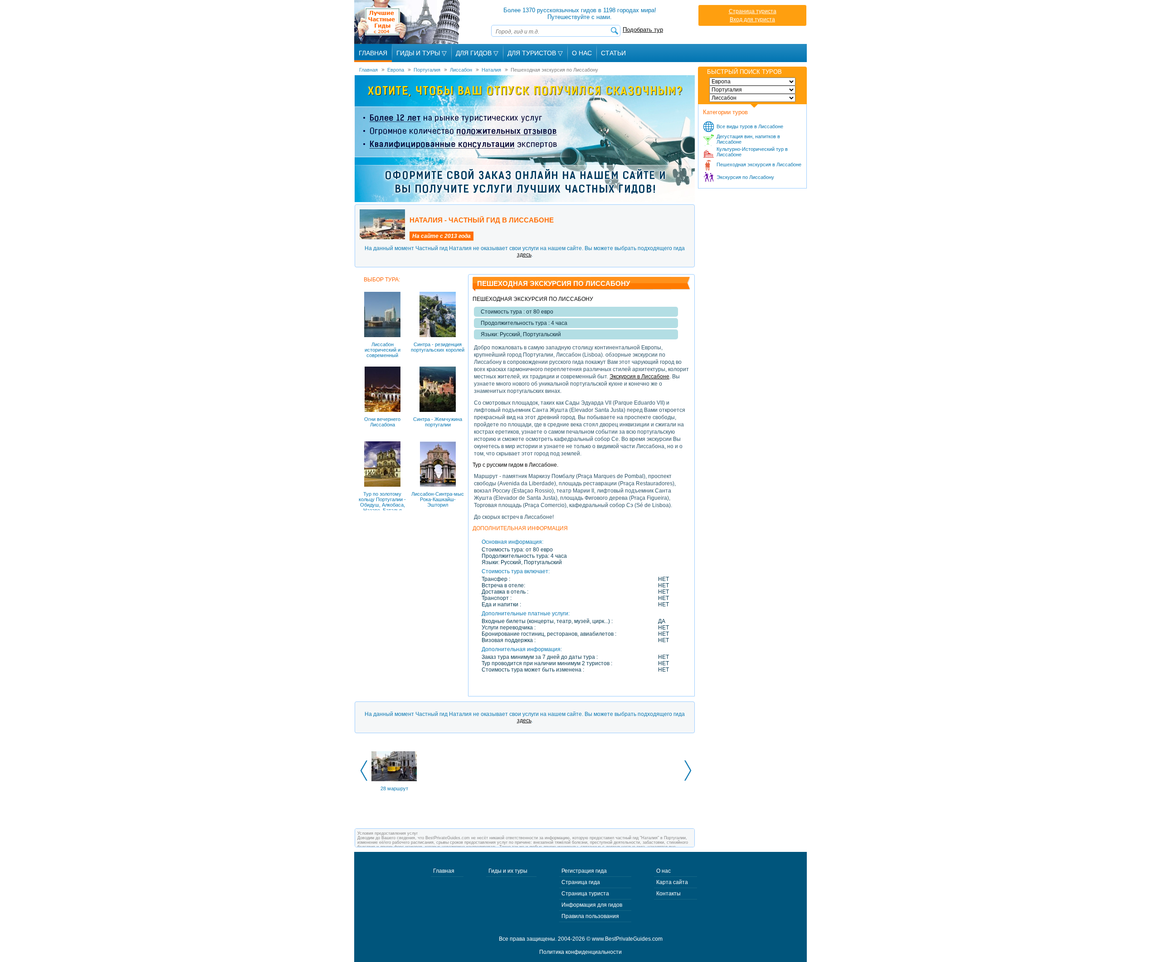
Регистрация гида (584, 871)
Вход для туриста (752, 19)
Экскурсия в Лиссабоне (639, 376)
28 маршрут (394, 788)
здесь (524, 254)
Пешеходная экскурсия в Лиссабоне (759, 164)
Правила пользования (590, 916)
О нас (663, 871)
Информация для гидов (591, 905)
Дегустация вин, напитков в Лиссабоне (748, 139)
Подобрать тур (643, 29)
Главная (373, 53)
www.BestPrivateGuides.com (627, 939)
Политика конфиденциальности (580, 952)
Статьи (613, 53)
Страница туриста (752, 11)
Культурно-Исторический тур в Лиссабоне (752, 151)
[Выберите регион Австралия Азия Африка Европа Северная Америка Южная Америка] (752, 81)
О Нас (582, 53)
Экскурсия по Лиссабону (745, 177)
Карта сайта (672, 882)
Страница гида (580, 882)
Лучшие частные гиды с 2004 (408, 22)
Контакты (668, 893)
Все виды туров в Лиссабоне (750, 126)
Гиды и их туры (507, 871)
